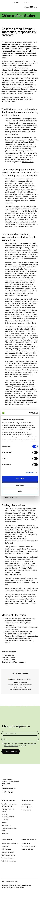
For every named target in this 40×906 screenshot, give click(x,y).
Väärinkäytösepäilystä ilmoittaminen (12, 887)
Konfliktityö (4, 819)
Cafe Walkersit (6, 849)
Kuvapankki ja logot (27, 849)
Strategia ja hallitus (7, 852)
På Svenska (15, 2)
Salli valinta (20, 485)
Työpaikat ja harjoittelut (8, 861)
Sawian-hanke (5, 825)
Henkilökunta (25, 843)
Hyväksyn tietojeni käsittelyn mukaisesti (20, 745)
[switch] (35, 452)
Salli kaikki (20, 479)
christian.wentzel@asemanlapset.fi (20, 689)
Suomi (26, 2)
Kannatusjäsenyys (27, 807)
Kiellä (20, 491)
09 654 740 (5, 786)
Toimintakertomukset (8, 855)
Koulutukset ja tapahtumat (9, 843)
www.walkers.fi (27, 162)
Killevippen (4, 833)
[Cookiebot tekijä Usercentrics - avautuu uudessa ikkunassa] (29, 413)
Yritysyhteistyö (26, 810)
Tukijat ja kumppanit (7, 858)
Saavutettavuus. (26, 885)
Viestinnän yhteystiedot (28, 846)
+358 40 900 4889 (20, 687)
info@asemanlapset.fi (8, 788)
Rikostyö (4, 822)
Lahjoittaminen (26, 804)
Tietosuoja (4, 885)
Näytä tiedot (30, 472)
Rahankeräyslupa (15, 885)
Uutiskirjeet (5, 846)
